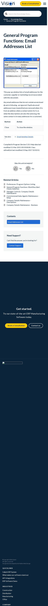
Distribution (6, 593)
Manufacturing (7, 596)
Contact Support (15, 245)
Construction (7, 590)
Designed (5, 563)
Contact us (35, 325)
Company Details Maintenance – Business (22, 205)
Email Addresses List (15, 222)
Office (4, 599)
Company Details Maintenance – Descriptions (19, 201)
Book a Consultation (30, 3)
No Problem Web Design (23, 563)
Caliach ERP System (9, 572)
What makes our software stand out (15, 575)
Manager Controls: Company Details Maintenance (20, 192)
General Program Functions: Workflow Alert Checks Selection (23, 188)
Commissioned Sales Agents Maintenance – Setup (23, 197)
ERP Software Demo (9, 581)
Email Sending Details (25, 137)
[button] (17, 168)
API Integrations (8, 578)
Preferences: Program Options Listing (22, 184)
